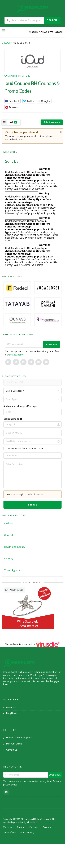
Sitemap (21, 827)
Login (60, 32)
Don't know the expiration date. (25, 448)
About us (10, 707)
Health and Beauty (14, 546)
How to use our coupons (19, 737)
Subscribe (51, 344)
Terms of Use (9, 832)
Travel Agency (12, 570)
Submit (32, 504)
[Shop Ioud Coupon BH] (32, 61)
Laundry (8, 558)
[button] (12, 101)
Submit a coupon (52, 122)
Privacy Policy (27, 832)
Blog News (11, 713)
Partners (33, 827)
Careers (47, 827)
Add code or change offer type (20, 406)
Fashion (8, 523)
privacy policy (16, 354)
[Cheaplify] (32, 8)
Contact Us (11, 749)
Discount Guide (14, 743)
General (8, 535)
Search (52, 20)
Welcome (7, 827)
